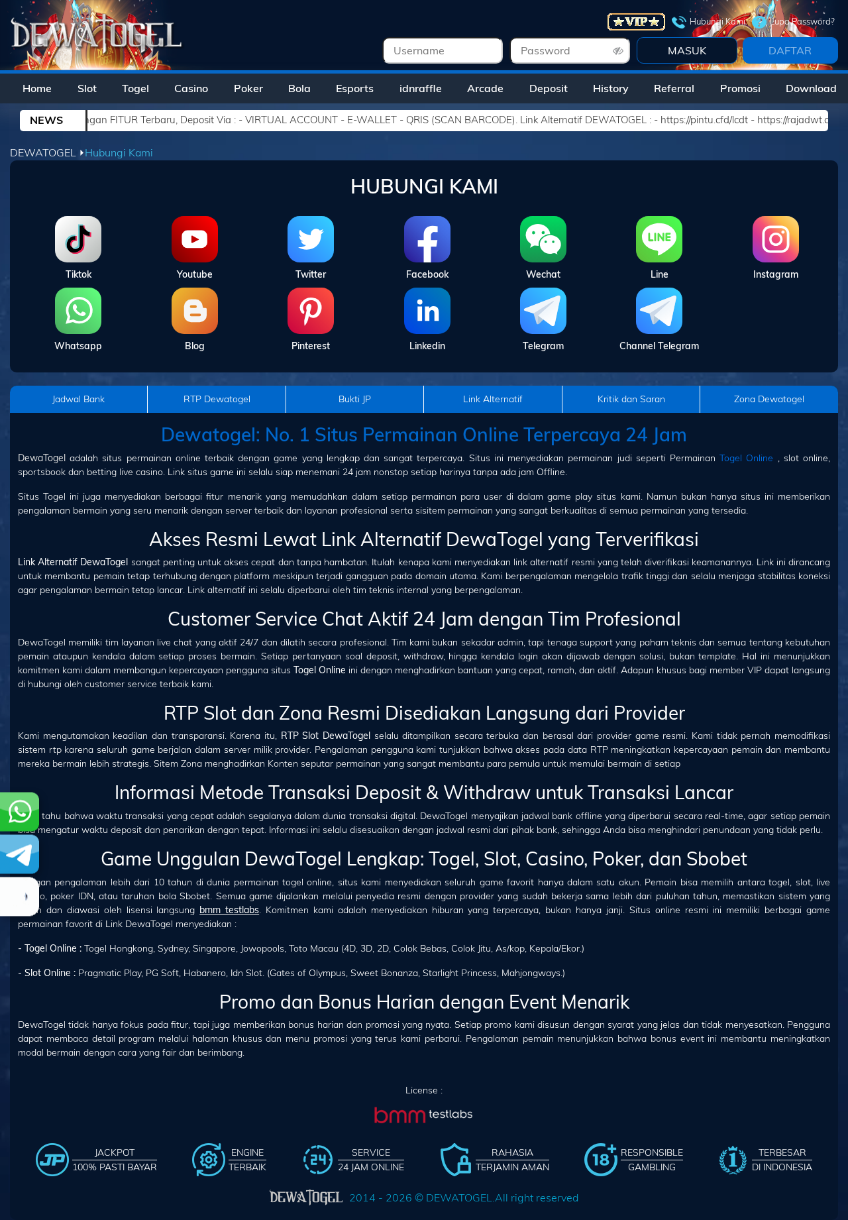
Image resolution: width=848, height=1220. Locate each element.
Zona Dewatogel (769, 399)
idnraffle (420, 88)
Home (37, 88)
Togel (135, 88)
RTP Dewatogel (217, 399)
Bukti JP (355, 399)
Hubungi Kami (717, 21)
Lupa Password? (802, 21)
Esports (355, 88)
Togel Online (746, 458)
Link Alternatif (493, 399)
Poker (248, 88)
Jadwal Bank (78, 399)
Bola (299, 88)
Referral (674, 88)
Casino (191, 88)
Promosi (740, 88)
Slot (87, 88)
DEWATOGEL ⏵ (47, 152)
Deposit (548, 88)
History (611, 88)
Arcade (485, 88)
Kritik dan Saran (631, 399)
